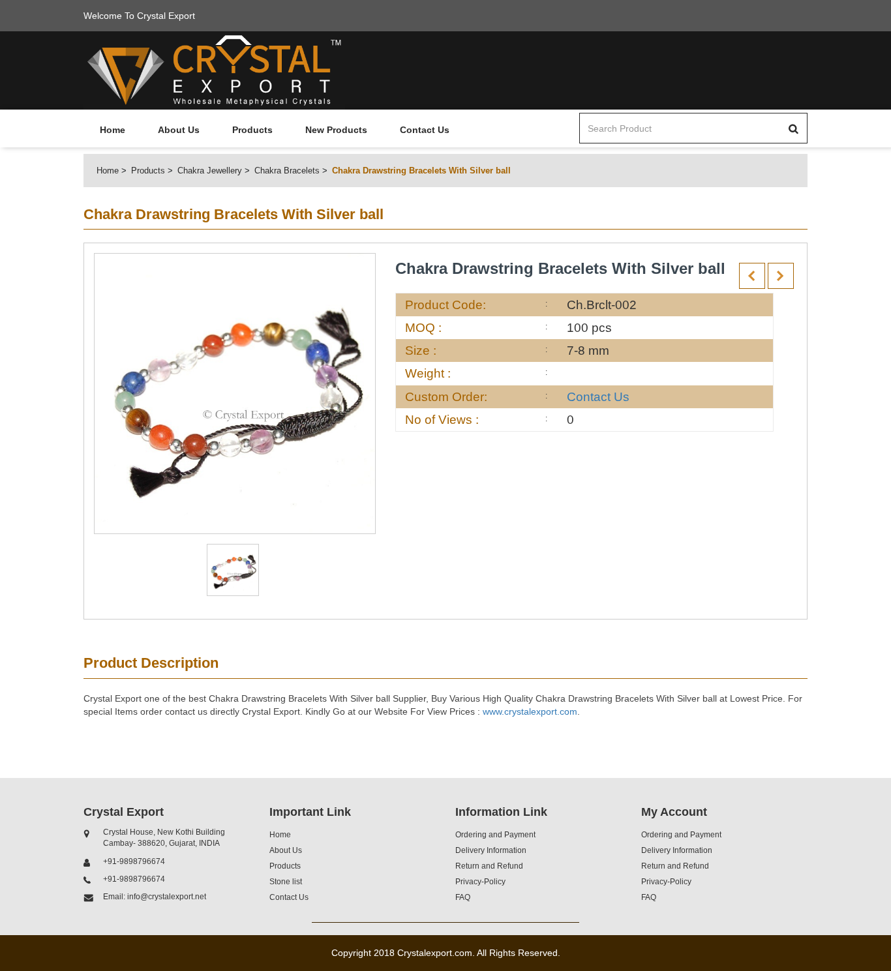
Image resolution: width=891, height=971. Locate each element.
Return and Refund (489, 866)
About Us (179, 130)
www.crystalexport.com (530, 711)
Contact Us (424, 130)
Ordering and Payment (495, 834)
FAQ (462, 897)
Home (112, 130)
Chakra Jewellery (209, 170)
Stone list (285, 881)
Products (252, 130)
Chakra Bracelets (287, 170)
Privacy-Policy (480, 881)
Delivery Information (490, 850)
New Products (336, 130)
